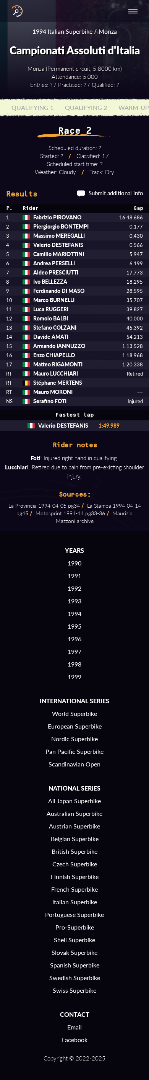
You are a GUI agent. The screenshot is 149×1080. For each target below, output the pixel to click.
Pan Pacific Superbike (74, 751)
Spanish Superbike (74, 965)
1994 (74, 613)
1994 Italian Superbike (62, 31)
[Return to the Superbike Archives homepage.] (15, 11)
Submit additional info (116, 193)
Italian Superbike (74, 901)
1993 (74, 600)
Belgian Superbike (75, 838)
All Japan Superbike (74, 800)
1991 (74, 575)
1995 (74, 626)
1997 (74, 651)
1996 (74, 638)
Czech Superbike (74, 863)
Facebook (74, 1039)
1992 (74, 588)
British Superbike (74, 851)
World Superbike (74, 713)
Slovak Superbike (74, 952)
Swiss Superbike (74, 990)
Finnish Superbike (75, 876)
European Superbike (75, 726)
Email (74, 1027)
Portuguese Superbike (74, 914)
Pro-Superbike (74, 927)
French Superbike (74, 889)
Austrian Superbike (74, 826)
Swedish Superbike (74, 977)
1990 (74, 563)
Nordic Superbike (74, 738)
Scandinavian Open (74, 764)
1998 (74, 664)
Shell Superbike (74, 939)
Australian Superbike (74, 813)
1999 (74, 676)
